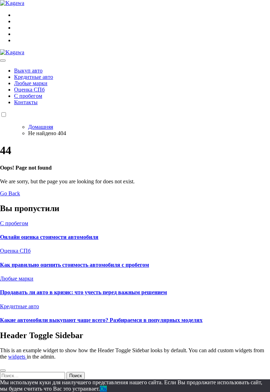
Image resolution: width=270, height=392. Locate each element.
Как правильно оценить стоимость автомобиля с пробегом (74, 265)
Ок (103, 389)
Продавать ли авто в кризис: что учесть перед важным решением (83, 292)
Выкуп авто (28, 71)
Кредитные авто (33, 77)
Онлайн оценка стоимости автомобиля (49, 237)
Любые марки (30, 83)
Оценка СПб (29, 90)
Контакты (26, 102)
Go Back (10, 193)
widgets (17, 357)
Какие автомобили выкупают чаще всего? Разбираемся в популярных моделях (101, 320)
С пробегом (28, 96)
